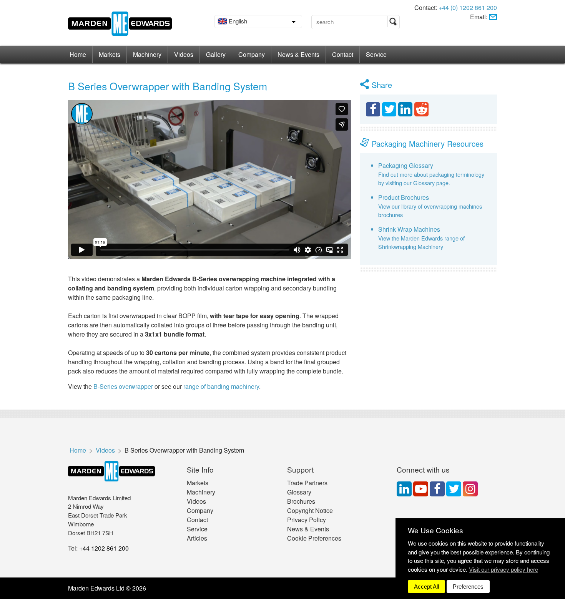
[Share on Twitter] (389, 109)
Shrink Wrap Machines (409, 229)
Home (78, 54)
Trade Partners (307, 482)
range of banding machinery (221, 386)
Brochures (301, 501)
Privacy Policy (306, 519)
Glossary (299, 492)
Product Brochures (403, 197)
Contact (342, 54)
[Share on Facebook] (373, 109)
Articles (197, 538)
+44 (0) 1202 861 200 (468, 7)
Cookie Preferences (314, 538)
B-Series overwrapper (124, 386)
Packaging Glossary (405, 165)
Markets (109, 54)
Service (376, 54)
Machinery (147, 54)
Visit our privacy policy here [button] (503, 569)
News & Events (298, 54)
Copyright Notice (310, 510)
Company (251, 54)
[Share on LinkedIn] (405, 109)
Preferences (468, 586)
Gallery (216, 54)
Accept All (426, 586)
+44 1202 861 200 (104, 548)
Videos (183, 54)
